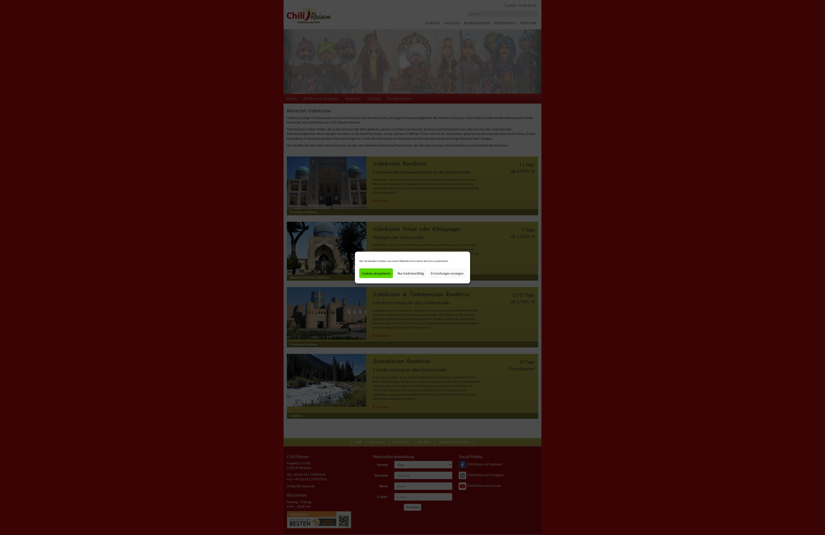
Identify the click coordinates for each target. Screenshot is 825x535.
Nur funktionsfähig (410, 273)
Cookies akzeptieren (376, 273)
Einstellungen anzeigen (447, 273)
